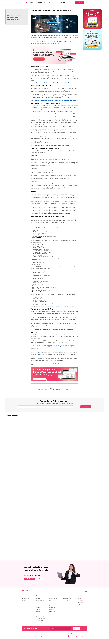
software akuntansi (63, 346)
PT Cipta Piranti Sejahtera (32, 636)
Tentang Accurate (67, 598)
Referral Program (53, 613)
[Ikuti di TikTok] (77, 636)
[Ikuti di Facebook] (74, 636)
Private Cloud (52, 611)
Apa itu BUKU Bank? (10, 11)
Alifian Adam (10, 460)
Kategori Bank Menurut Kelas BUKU (13, 15)
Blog (32, 6)
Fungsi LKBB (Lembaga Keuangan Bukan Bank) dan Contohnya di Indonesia (55, 306)
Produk (40, 2)
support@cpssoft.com (83, 604)
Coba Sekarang (79, 2)
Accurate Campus (53, 598)
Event (50, 604)
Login (72, 2)
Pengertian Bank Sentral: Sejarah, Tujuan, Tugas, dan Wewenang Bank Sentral (56, 100)
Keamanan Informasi (67, 605)
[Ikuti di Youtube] (79, 636)
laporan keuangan (35, 354)
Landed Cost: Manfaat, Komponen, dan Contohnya (20, 505)
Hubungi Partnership (83, 607)
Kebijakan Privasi (52, 636)
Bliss (23, 604)
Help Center (51, 600)
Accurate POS (25, 602)
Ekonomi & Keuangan (38, 6)
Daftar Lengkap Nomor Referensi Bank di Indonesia (21, 552)
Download (51, 609)
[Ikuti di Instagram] (68, 636)
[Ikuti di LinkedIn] (82, 636)
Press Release (66, 604)
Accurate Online (25, 598)
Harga (55, 2)
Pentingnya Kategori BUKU (12, 21)
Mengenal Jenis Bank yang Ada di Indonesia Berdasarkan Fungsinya (53, 83)
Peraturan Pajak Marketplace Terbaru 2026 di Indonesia (22, 458)
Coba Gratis (39, 578)
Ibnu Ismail (47, 13)
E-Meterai (38, 614)
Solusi (51, 2)
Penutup (8, 23)
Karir (66, 600)
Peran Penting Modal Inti (11, 13)
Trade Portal (38, 613)
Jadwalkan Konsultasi (29, 578)
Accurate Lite (24, 600)
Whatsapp (81, 600)
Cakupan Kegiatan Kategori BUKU (13, 17)
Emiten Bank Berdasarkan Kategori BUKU (14, 19)
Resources (62, 2)
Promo (50, 605)
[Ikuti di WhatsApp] (71, 636)
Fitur (45, 2)
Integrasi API (52, 607)
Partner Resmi (66, 602)
